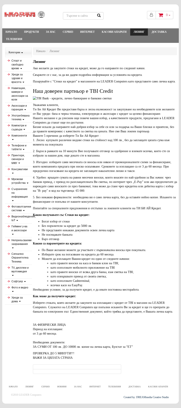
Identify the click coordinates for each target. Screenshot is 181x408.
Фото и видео (19, 287)
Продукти (31, 31)
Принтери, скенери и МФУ (18, 159)
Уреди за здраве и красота (17, 78)
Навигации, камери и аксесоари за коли (19, 94)
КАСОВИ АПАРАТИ (114, 31)
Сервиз (68, 31)
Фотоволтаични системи (21, 208)
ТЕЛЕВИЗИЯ (14, 39)
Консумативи (19, 169)
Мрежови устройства (18, 181)
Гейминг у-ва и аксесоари (19, 228)
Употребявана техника (20, 117)
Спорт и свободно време (17, 64)
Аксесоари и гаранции (19, 107)
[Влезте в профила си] (151, 15)
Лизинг (139, 31)
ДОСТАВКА (159, 31)
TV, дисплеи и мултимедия (20, 269)
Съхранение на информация (19, 193)
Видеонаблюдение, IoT (21, 218)
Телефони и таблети (18, 147)
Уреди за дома (17, 299)
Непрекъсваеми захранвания (21, 242)
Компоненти (19, 135)
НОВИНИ (61, 386)
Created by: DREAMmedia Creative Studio (146, 397)
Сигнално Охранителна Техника (19, 257)
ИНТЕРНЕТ (87, 31)
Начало (11, 31)
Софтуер (17, 281)
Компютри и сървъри (18, 127)
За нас (51, 31)
